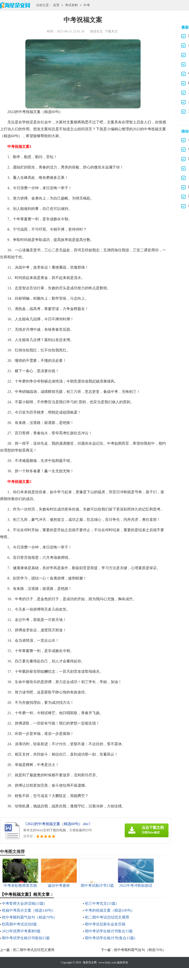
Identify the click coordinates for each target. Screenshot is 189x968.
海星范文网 (90, 962)
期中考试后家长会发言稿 (105, 924)
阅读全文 (96, 31)
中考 (86, 5)
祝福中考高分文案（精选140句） (28, 910)
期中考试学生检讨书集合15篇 (109, 931)
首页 (56, 5)
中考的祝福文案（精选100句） (110, 910)
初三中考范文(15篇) (101, 903)
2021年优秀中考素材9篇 (21, 931)
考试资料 (71, 5)
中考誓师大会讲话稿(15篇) (23, 903)
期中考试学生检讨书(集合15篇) (110, 938)
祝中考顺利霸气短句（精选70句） (29, 917)
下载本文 (111, 31)
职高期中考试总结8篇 (19, 924)
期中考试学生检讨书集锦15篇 (26, 938)
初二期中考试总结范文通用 (107, 917)
